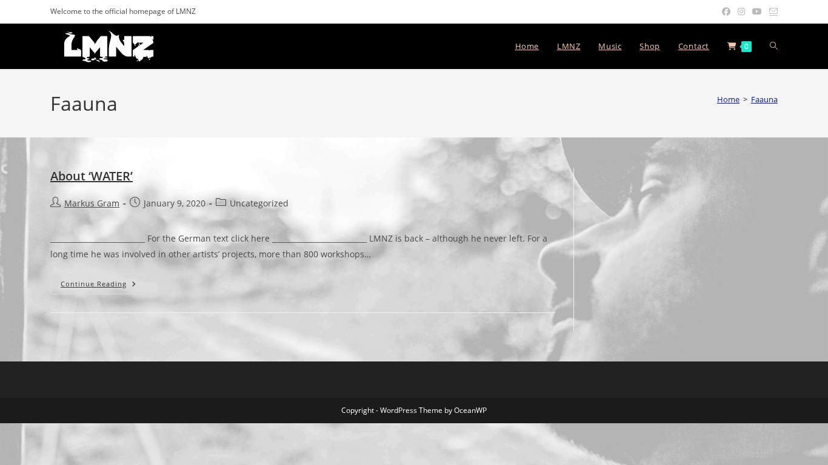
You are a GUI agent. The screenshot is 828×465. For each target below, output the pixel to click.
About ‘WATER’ (91, 176)
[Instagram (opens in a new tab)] (741, 11)
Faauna (764, 99)
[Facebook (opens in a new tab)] (726, 11)
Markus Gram (91, 203)
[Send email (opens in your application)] (772, 11)
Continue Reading (104, 286)
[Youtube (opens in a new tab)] (757, 11)
